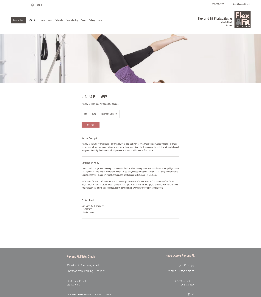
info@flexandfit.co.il (241, 4)
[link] (91, 125)
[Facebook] (34, 20)
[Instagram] (30, 20)
